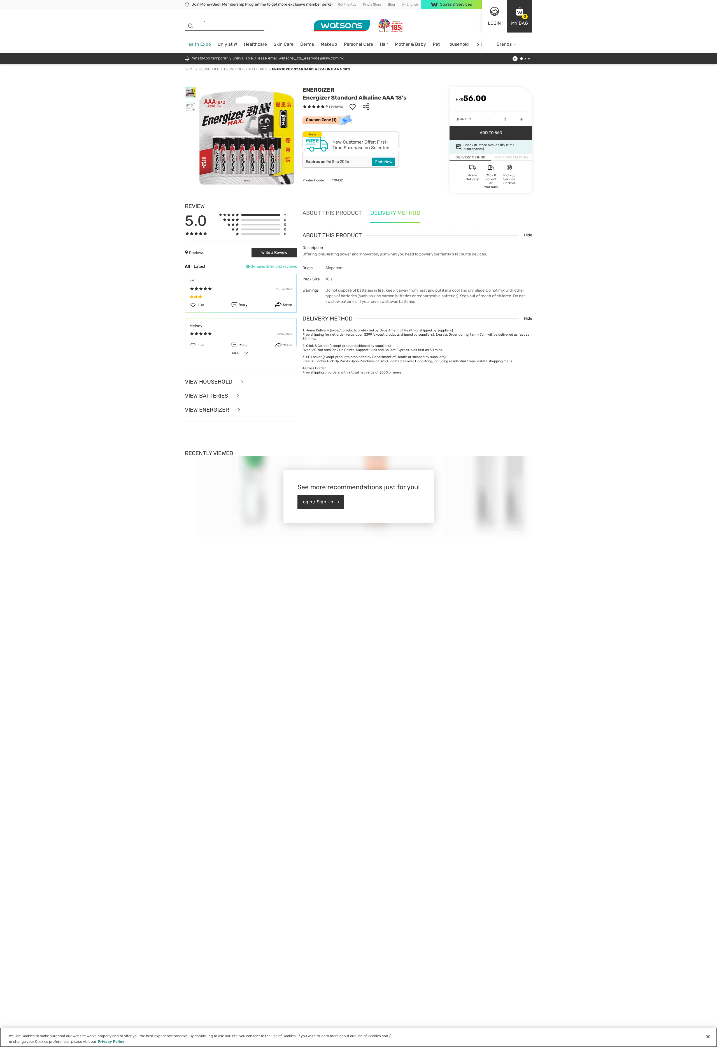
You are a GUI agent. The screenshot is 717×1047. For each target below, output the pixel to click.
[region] (358, 1037)
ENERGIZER (318, 89)
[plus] (522, 119)
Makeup (329, 44)
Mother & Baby (410, 44)
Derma (307, 44)
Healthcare (255, 44)
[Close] (708, 1036)
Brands (504, 44)
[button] (519, 16)
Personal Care (358, 44)
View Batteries (207, 395)
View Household (209, 381)
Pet (436, 44)
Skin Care (284, 44)
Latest (199, 266)
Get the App (347, 4)
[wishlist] (352, 106)
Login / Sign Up (317, 501)
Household (457, 44)
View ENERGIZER (208, 409)
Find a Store (372, 4)
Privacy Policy (111, 1041)
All (187, 266)
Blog (391, 4)
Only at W (227, 44)
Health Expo (198, 44)
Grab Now (383, 162)
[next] (477, 44)
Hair (384, 44)
